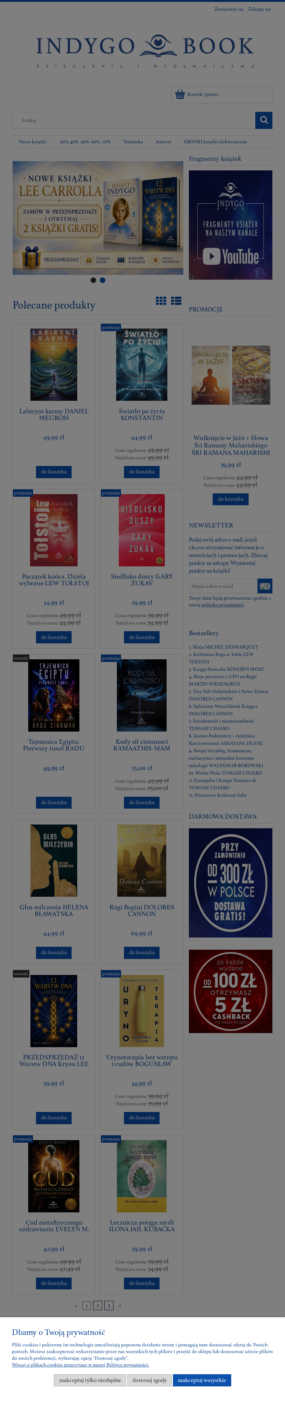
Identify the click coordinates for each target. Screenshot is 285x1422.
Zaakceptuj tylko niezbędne (90, 1380)
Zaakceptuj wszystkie (202, 1380)
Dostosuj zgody (149, 1380)
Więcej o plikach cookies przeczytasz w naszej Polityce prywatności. (80, 1365)
